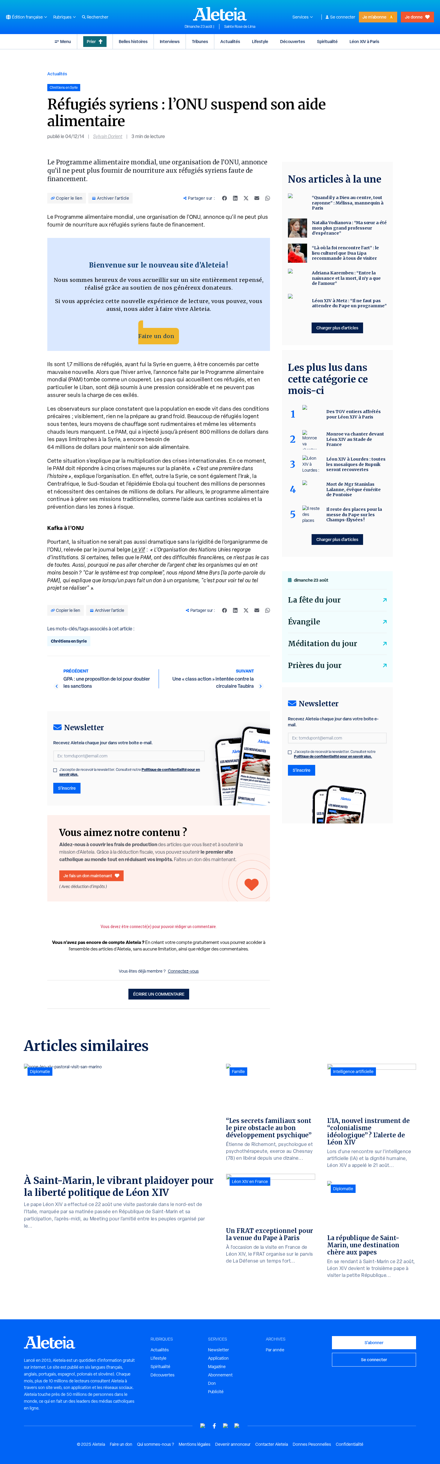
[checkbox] (55, 770)
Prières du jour (315, 665)
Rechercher (97, 17)
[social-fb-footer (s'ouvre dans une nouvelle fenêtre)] (214, 1426)
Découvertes (292, 41)
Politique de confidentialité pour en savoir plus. (333, 756)
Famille (238, 1071)
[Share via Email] (256, 198)
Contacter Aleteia (271, 1444)
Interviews (170, 41)
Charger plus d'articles (337, 328)
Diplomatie (40, 1071)
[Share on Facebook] (224, 198)
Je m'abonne (374, 17)
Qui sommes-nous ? (155, 1444)
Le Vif (138, 549)
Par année (275, 1350)
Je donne (414, 17)
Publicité (216, 1391)
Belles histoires (133, 41)
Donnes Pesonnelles (312, 1444)
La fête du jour (314, 600)
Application (218, 1358)
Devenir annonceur (233, 1444)
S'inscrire (67, 788)
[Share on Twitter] (246, 198)
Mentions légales (194, 1444)
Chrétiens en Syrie (69, 641)
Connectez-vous (183, 971)
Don (212, 1383)
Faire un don (156, 336)
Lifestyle (260, 41)
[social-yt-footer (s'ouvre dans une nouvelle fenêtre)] (203, 1426)
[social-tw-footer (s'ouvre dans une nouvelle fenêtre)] (225, 1426)
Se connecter (342, 17)
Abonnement (220, 1375)
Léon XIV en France (250, 1181)
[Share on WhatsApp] (267, 198)
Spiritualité (327, 41)
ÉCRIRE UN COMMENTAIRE (158, 994)
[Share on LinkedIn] (235, 198)
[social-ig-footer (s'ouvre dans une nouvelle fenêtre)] (237, 1426)
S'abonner (374, 1342)
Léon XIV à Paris (364, 41)
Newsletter (218, 1350)
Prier (91, 41)
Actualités (230, 41)
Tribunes (200, 41)
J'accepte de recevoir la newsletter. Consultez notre (129, 772)
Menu (65, 41)
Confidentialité (349, 1444)
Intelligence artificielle (353, 1071)
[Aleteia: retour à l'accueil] (220, 14)
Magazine (217, 1366)
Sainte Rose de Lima (239, 26)
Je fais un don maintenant (87, 875)
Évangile (304, 621)
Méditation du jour (322, 643)
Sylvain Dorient (107, 136)
